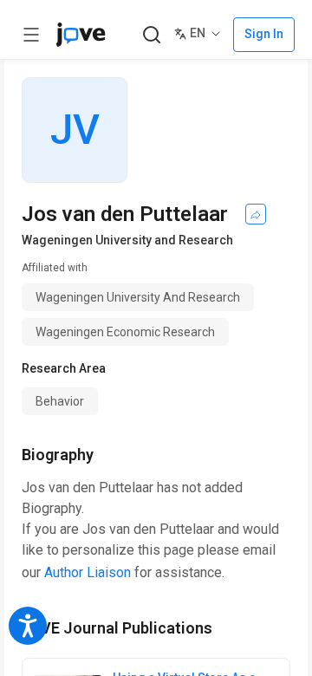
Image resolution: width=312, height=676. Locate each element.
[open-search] (151, 35)
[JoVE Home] (80, 35)
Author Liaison (87, 572)
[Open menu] (31, 35)
